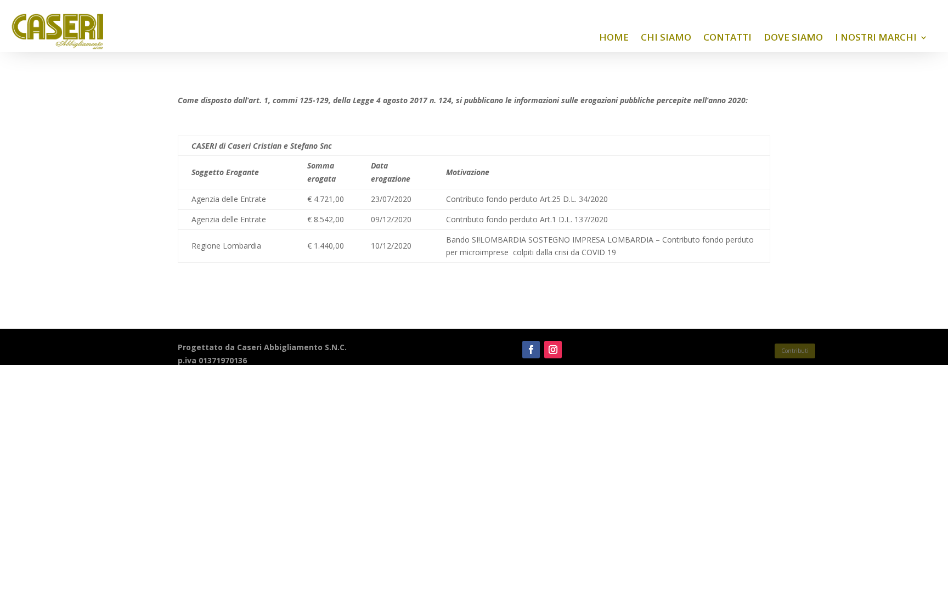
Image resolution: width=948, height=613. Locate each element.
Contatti (727, 37)
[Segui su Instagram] (553, 349)
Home (614, 37)
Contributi (795, 351)
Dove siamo (793, 37)
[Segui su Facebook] (531, 349)
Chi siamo (666, 37)
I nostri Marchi (876, 37)
